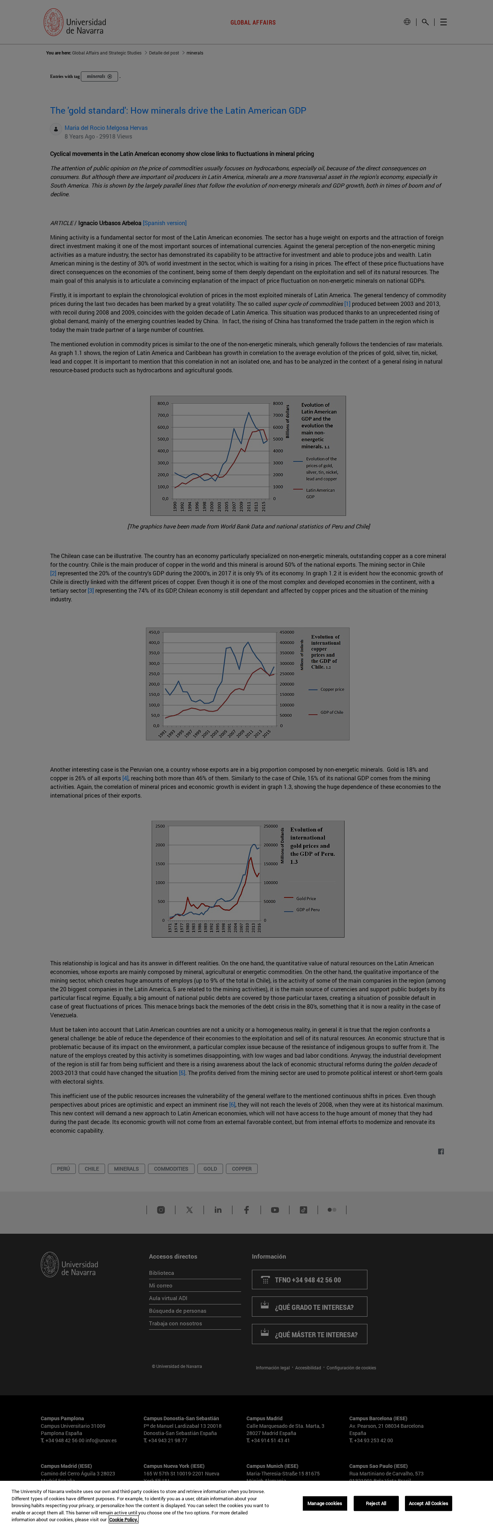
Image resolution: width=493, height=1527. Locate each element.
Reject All (376, 1503)
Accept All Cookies (428, 1503)
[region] (246, 1504)
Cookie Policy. (123, 1519)
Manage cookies (324, 1503)
